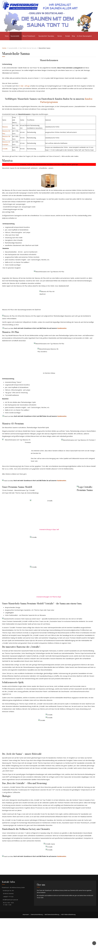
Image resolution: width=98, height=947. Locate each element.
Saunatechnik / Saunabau (46, 36)
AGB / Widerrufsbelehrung (68, 914)
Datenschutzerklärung (37, 914)
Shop (73, 36)
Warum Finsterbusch (29, 36)
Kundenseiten (61, 328)
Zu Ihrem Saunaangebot (84, 36)
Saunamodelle (15, 36)
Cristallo (5, 149)
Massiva (5, 127)
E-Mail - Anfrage (24, 86)
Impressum (26, 914)
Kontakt (67, 36)
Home (7, 36)
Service (59, 36)
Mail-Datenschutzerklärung (52, 914)
